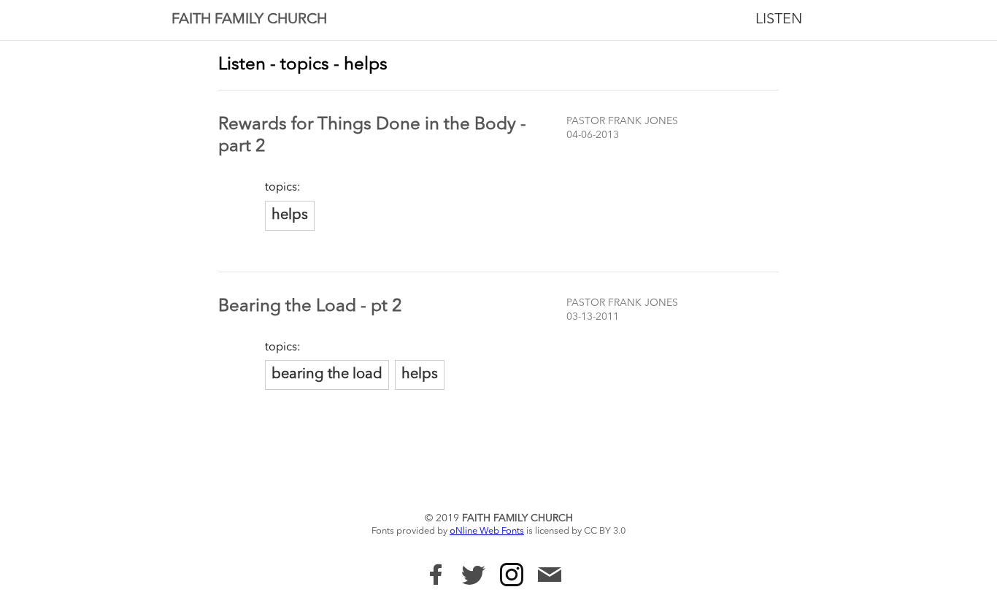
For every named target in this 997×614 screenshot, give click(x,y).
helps (290, 215)
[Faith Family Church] (435, 574)
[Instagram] (511, 574)
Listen (778, 19)
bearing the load (327, 374)
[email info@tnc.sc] (549, 576)
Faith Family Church (249, 19)
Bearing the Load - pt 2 (310, 306)
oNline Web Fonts (487, 531)
